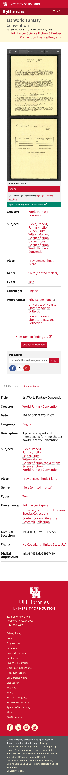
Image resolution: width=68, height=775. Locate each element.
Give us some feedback (34, 344)
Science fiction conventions (38, 240)
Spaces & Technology (18, 707)
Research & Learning (18, 702)
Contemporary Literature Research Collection (41, 319)
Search (10, 692)
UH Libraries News (17, 678)
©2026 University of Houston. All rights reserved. (30, 739)
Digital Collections (14, 11)
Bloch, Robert (37, 224)
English (33, 291)
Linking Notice (48, 750)
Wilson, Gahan (38, 234)
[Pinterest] (26, 368)
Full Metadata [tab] (10, 386)
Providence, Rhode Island (41, 262)
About (10, 712)
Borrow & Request (17, 697)
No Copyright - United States (30, 204)
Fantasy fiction (38, 227)
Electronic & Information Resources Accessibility (30, 760)
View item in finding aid (32, 337)
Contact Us (12, 658)
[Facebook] (12, 368)
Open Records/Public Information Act (40, 753)
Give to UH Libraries (17, 663)
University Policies (15, 771)
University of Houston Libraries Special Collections (43, 308)
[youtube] (34, 727)
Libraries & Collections (19, 668)
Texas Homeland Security (19, 746)
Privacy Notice (13, 753)
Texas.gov (45, 743)
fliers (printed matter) (43, 273)
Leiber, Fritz (36, 231)
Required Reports (37, 757)
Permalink (15, 355)
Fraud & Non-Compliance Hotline (23, 750)
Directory (12, 648)
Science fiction (38, 245)
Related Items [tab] (31, 386)
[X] (19, 368)
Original (13, 188)
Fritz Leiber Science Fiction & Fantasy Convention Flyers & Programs (36, 35)
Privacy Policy (14, 633)
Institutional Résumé (17, 757)
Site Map (11, 687)
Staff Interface (14, 717)
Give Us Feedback (16, 653)
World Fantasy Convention (38, 213)
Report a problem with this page (22, 743)
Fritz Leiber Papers (41, 299)
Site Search (13, 683)
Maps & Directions (17, 673)
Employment (14, 643)
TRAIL (36, 746)
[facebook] (10, 727)
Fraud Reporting (48, 746)
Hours (10, 638)
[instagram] (26, 727)
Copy (54, 360)
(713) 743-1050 (15, 625)
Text (31, 282)
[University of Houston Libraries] (34, 598)
